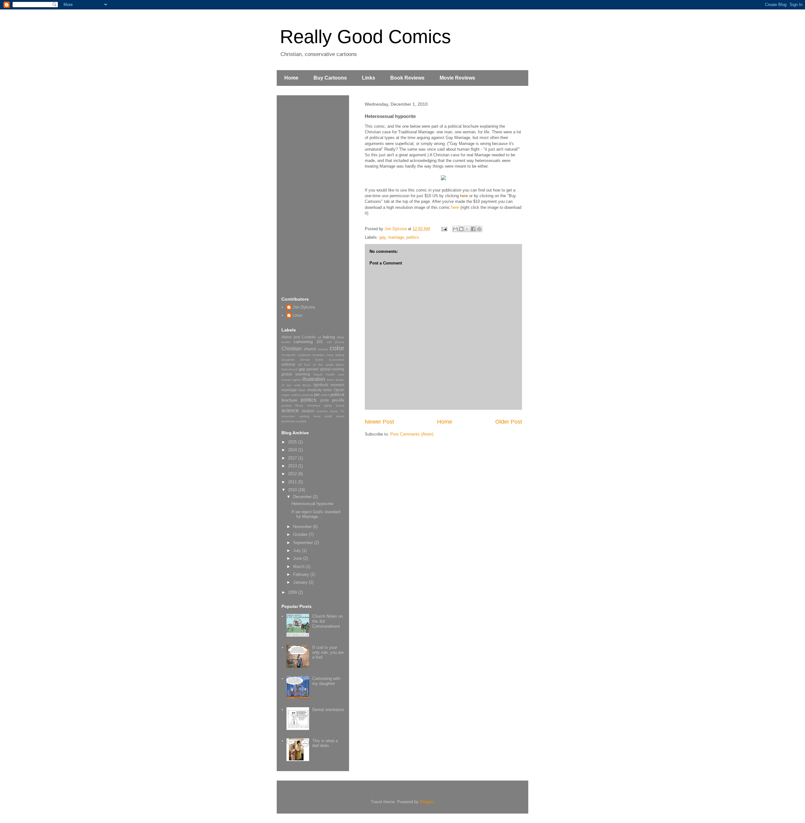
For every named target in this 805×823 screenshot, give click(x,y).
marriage (396, 237)
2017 (293, 458)
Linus (298, 315)
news (327, 390)
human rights (291, 379)
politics (412, 237)
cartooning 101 (308, 341)
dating (339, 355)
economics (336, 359)
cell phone (335, 342)
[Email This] (455, 229)
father (340, 364)
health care (335, 374)
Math (302, 390)
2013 (293, 466)
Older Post (508, 422)
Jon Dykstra (304, 307)
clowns (323, 349)
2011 (293, 482)
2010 (293, 489)
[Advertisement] (306, 194)
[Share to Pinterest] (479, 229)
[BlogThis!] (461, 229)
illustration (313, 379)
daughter (288, 359)
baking (329, 337)
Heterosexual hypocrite (312, 503)
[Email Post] (443, 228)
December (303, 496)
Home (291, 78)
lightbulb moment (329, 385)
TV (342, 411)
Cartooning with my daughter (326, 681)
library (307, 385)
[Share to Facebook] (473, 229)
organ (285, 395)
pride (324, 400)
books (285, 342)
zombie (301, 421)
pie (316, 394)
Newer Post (379, 422)
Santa (340, 405)
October (301, 534)
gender (313, 369)
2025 (293, 442)
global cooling (332, 369)
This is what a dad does (325, 743)
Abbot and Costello (298, 337)
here (464, 195)
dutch (319, 359)
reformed (313, 405)
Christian (291, 348)
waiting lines (309, 416)
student (308, 411)
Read (299, 405)
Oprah (339, 390)
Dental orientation (328, 709)
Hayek (318, 374)
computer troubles (311, 355)
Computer (288, 355)
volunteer (288, 416)
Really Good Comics (365, 36)
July (297, 550)
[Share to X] (467, 229)
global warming (295, 374)
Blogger (426, 801)
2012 (293, 473)
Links (368, 78)
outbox (296, 395)
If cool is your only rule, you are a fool (328, 652)
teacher (322, 411)
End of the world (318, 364)
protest (286, 405)
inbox (331, 379)
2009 (293, 592)
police (325, 395)
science (290, 410)
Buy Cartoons (330, 78)
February (301, 574)
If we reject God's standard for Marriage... (315, 514)
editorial (288, 364)
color (337, 348)
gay (382, 237)
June (298, 558)
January (301, 582)
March (299, 566)
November (303, 526)
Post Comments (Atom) (411, 434)
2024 (293, 450)
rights (328, 405)
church (310, 349)
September (303, 542)
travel (334, 411)
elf (300, 364)
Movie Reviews (457, 78)
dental (304, 359)
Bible (340, 337)
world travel (334, 416)
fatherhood (289, 369)
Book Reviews (407, 78)
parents (307, 395)
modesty (314, 390)
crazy (330, 355)
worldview (288, 421)
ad (319, 337)
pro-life (338, 400)
